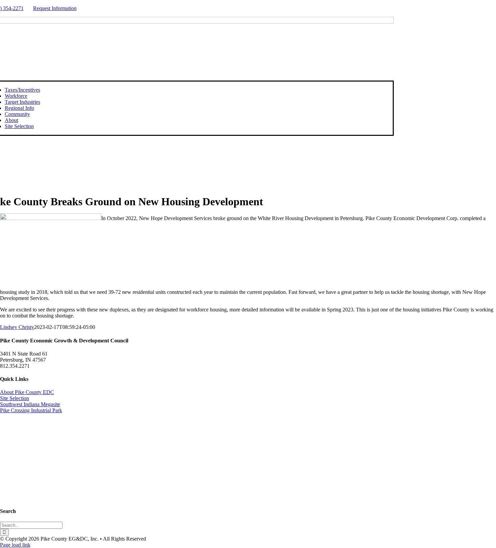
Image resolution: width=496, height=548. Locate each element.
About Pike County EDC (27, 392)
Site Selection (14, 398)
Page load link (15, 545)
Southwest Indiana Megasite (30, 404)
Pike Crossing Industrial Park (31, 410)
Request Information (55, 8)
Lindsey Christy (17, 327)
